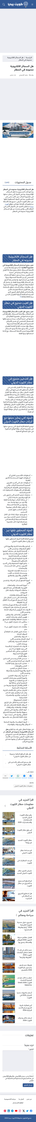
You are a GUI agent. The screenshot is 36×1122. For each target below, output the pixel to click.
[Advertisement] (18, 29)
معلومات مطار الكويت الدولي (23, 786)
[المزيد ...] (5, 776)
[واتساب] (18, 776)
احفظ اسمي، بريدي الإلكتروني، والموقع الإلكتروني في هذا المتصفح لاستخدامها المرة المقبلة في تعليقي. (18, 1078)
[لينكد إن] (8, 1111)
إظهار (7, 182)
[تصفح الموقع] (32, 4)
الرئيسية (29, 57)
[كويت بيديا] (18, 4)
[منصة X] (23, 1111)
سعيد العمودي (23, 75)
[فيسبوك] (31, 776)
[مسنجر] (24, 776)
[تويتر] (12, 776)
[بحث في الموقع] (3, 4)
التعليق (31, 1049)
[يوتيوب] (16, 1111)
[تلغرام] (12, 1111)
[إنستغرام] (20, 1111)
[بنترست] (4, 1111)
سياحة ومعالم (26, 915)
